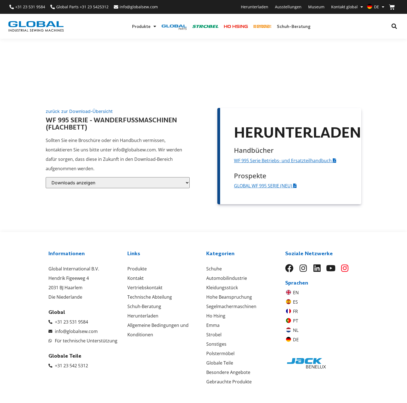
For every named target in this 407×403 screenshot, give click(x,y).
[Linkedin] (317, 268)
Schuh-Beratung (293, 26)
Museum (316, 6)
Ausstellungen (288, 6)
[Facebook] (289, 268)
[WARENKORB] (391, 7)
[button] (394, 26)
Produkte (141, 26)
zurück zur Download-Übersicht (79, 111)
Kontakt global (344, 6)
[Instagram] (303, 268)
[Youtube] (331, 268)
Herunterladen (254, 6)
